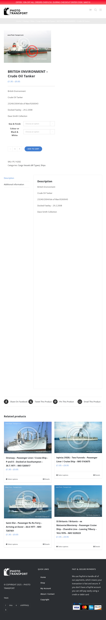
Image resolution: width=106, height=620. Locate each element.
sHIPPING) (24, 605)
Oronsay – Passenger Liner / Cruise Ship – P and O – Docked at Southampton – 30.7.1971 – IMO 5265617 (27, 461)
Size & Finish (15, 124)
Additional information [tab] (14, 184)
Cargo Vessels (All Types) (29, 165)
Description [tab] (9, 178)
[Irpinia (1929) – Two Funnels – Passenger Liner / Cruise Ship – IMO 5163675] (78, 437)
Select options (13, 479)
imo (10, 605)
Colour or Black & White (14, 132)
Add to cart (33, 149)
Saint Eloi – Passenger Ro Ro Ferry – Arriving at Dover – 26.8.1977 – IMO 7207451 (24, 527)
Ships (43, 165)
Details (47, 479)
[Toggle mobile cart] (90, 9)
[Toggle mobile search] (95, 9)
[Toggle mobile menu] (100, 9)
